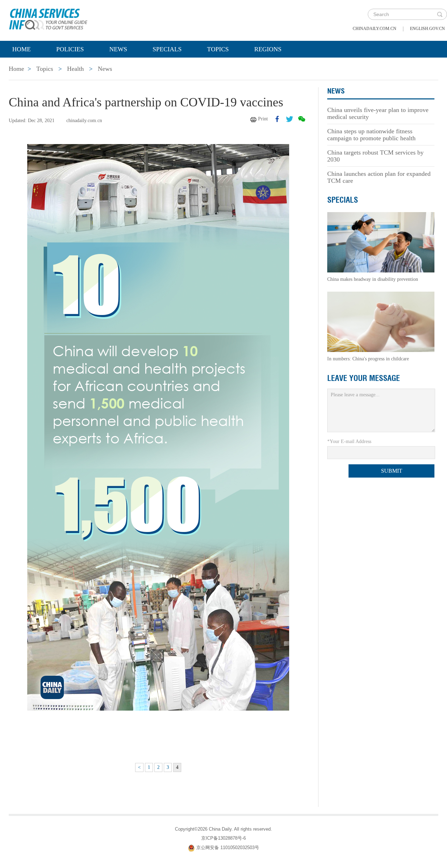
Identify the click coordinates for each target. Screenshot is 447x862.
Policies (70, 49)
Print (263, 118)
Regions (267, 49)
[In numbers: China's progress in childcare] (381, 321)
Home (21, 49)
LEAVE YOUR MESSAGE (363, 378)
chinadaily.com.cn (374, 28)
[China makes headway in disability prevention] (381, 242)
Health (75, 68)
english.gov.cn (427, 28)
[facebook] (277, 118)
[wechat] (301, 118)
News (118, 49)
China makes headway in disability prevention (372, 279)
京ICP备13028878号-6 (223, 838)
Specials (167, 49)
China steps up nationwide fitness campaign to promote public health (371, 135)
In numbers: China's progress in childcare (368, 358)
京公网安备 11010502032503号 (227, 847)
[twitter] (289, 118)
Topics (218, 49)
